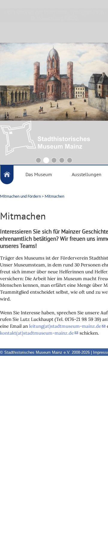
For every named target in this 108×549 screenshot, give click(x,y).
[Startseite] (7, 174)
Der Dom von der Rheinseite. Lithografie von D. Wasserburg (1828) (54, 15)
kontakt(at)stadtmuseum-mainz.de (37, 333)
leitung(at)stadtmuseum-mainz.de (65, 326)
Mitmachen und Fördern (20, 196)
